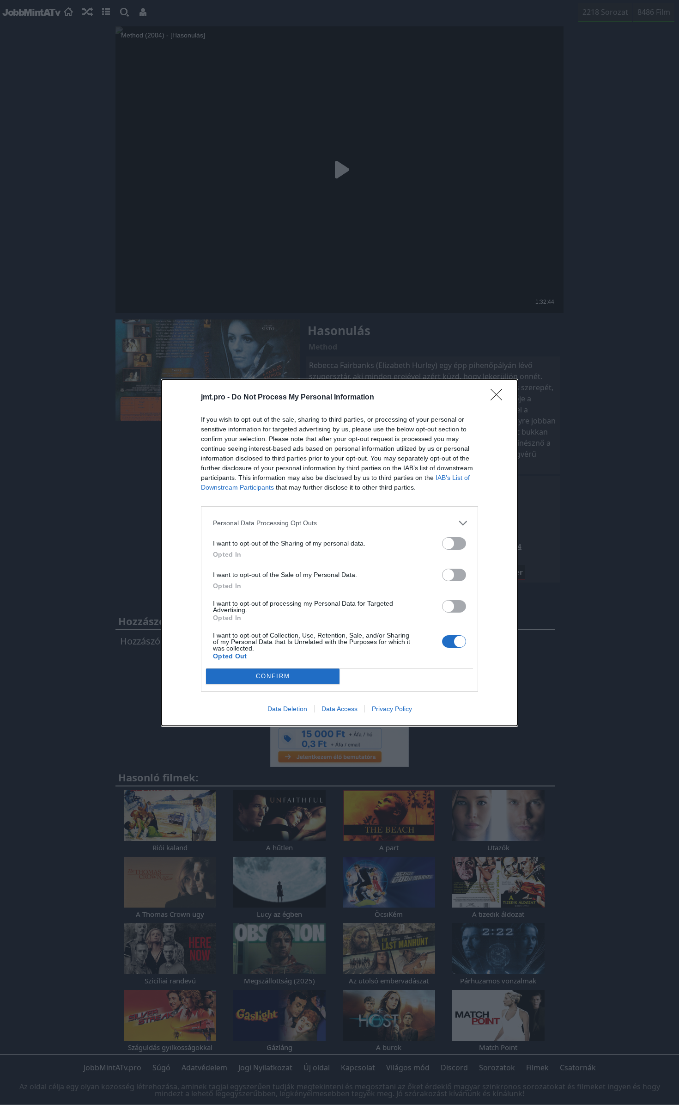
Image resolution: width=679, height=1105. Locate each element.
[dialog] (339, 553)
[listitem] (339, 523)
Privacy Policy (392, 708)
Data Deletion (287, 708)
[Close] (499, 397)
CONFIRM (273, 676)
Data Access (339, 708)
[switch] (454, 543)
